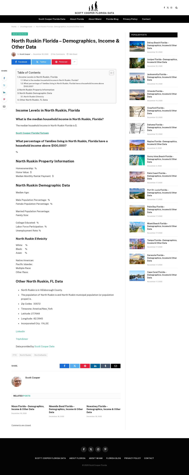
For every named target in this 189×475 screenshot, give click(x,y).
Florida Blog (112, 19)
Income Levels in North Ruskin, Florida (38, 77)
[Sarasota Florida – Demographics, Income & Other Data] (137, 259)
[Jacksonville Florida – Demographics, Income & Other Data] (137, 78)
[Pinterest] (4, 99)
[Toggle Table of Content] (110, 73)
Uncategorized (20, 34)
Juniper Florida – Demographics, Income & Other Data (162, 60)
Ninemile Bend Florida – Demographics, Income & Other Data (66, 409)
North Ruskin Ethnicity (34, 96)
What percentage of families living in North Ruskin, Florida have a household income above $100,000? (64, 85)
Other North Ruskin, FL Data (34, 100)
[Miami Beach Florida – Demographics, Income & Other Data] (137, 227)
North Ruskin (25, 355)
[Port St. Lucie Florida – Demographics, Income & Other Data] (137, 193)
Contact (146, 19)
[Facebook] (4, 78)
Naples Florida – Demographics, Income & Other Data (162, 142)
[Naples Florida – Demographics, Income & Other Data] (137, 145)
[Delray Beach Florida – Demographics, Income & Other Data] (137, 46)
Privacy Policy (130, 19)
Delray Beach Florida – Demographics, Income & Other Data (162, 45)
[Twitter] (4, 85)
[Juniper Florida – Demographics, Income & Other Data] (137, 63)
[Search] (176, 8)
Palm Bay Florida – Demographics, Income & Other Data (162, 209)
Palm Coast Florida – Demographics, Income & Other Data (162, 176)
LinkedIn (20, 331)
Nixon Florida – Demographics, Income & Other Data (27, 408)
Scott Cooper (25, 54)
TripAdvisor (22, 339)
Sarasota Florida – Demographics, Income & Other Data (162, 258)
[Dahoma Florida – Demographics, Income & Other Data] (137, 128)
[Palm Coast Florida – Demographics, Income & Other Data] (137, 177)
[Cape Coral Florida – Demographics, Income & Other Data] (137, 275)
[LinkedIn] (4, 92)
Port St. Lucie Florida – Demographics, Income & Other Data (162, 193)
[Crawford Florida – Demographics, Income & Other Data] (137, 111)
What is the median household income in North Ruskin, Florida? (50, 80)
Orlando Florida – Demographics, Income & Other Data (162, 94)
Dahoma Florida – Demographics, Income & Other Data (162, 127)
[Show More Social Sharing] (74, 62)
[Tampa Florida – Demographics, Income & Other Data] (137, 244)
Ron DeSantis (40, 355)
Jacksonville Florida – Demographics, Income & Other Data (162, 77)
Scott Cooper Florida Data (52, 19)
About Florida (77, 19)
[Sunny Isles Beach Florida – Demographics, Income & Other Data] (137, 160)
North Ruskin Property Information (36, 90)
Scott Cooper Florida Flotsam (32, 133)
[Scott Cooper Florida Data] (94, 7)
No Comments (59, 54)
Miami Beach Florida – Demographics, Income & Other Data (162, 226)
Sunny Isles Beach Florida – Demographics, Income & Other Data (162, 159)
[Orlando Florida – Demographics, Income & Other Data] (137, 95)
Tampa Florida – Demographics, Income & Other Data (162, 241)
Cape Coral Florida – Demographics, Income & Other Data (162, 275)
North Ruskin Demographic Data (36, 93)
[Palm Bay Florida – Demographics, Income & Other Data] (137, 210)
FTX (14, 355)
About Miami (95, 19)
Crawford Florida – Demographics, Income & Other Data (162, 111)
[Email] (4, 106)
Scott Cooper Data (44, 346)
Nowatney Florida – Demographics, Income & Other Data (104, 409)
